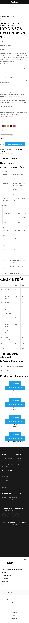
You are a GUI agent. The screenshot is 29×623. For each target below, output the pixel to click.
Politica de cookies (7, 462)
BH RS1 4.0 (15, 407)
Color (2, 121)
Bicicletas (15, 149)
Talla (2, 131)
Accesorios (5, 483)
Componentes (5, 480)
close (8, 622)
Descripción (4, 151)
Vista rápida (15, 383)
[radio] (2, 126)
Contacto (4, 489)
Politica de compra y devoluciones (7, 459)
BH (27, 149)
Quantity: (2, 144)
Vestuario (4, 485)
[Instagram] (12, 515)
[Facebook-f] (4, 515)
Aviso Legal (5, 466)
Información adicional (7, 153)
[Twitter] (8, 515)
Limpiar (3, 138)
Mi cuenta (18, 459)
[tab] (15, 151)
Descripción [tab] (10, 158)
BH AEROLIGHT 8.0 (15, 424)
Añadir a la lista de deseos (15, 144)
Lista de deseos (20, 461)
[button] (7, 475)
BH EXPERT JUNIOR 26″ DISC (15, 441)
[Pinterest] (17, 515)
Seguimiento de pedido (20, 463)
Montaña (20, 149)
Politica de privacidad (7, 464)
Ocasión (4, 487)
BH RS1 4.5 (15, 390)
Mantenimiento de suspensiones (7, 475)
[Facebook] (2, 592)
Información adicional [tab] (9, 355)
